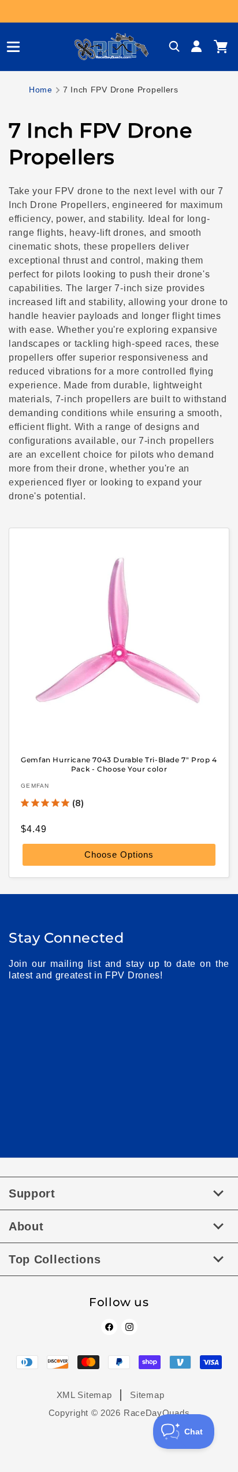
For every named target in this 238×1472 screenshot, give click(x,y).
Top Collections (55, 1259)
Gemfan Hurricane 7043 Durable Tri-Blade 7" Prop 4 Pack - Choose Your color (119, 764)
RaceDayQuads (156, 1413)
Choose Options (119, 855)
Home (41, 89)
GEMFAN (35, 786)
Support (32, 1193)
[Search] (174, 47)
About (26, 1226)
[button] (9, 47)
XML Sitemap (84, 1395)
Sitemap (147, 1395)
